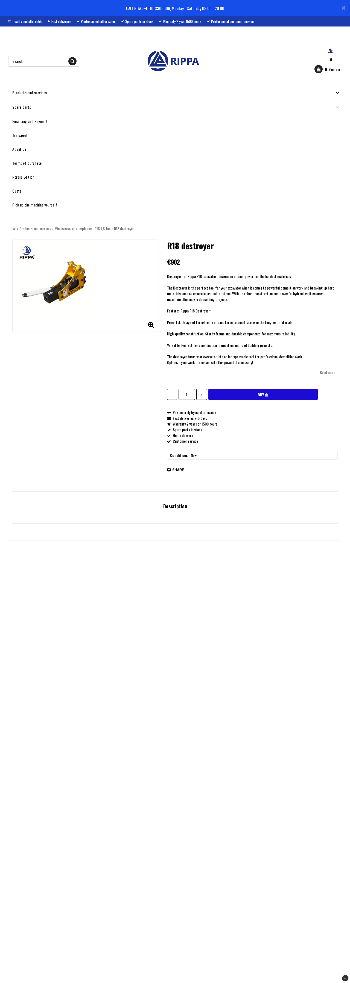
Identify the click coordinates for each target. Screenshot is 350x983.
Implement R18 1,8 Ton (94, 228)
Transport (20, 135)
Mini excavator (65, 228)
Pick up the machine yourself (34, 205)
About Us (19, 149)
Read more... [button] (329, 372)
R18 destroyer (124, 228)
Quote (17, 191)
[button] (328, 69)
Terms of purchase (27, 163)
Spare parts (21, 107)
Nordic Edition (23, 177)
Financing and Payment (30, 121)
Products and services (29, 92)
